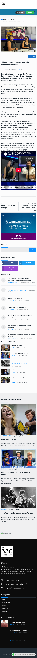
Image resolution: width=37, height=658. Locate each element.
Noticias (14, 355)
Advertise (12, 655)
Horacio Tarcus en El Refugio (8, 206)
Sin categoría (13, 632)
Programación (6, 602)
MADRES (12, 624)
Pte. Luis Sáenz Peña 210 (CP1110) (16, 584)
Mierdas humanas (17, 345)
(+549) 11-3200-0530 (12, 580)
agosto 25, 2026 (18, 436)
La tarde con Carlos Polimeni (17, 290)
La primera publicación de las (18, 630)
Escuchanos (20, 12)
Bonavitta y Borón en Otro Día (20, 353)
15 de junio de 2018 (20, 640)
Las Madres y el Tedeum (17, 638)
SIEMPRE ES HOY (12, 282)
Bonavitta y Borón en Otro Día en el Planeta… (15, 473)
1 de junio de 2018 (23, 632)
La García (14, 382)
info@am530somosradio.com (14, 588)
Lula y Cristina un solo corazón (17, 307)
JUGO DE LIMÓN (6, 436)
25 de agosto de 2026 (21, 347)
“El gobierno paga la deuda (17, 622)
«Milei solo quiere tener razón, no (21, 370)
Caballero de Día (13, 339)
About (5, 655)
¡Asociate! (30, 12)
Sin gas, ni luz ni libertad (15, 298)
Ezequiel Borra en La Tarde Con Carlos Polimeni (22, 288)
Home (5, 19)
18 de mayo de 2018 (20, 624)
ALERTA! (12, 19)
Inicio (4, 599)
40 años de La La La (17, 361)
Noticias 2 (11, 329)
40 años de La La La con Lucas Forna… (17, 513)
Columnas (11, 300)
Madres (4, 605)
